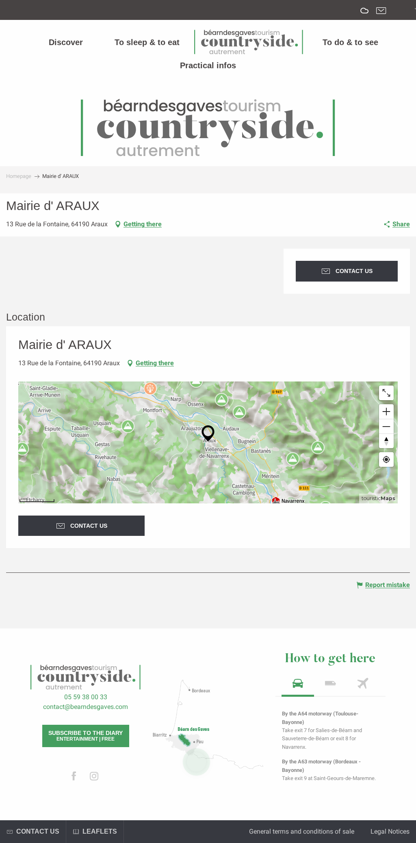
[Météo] (364, 16)
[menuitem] (65, 42)
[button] (408, 10)
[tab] (298, 686)
